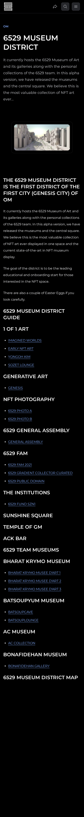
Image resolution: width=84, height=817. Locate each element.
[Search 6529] (65, 6)
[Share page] (55, 6)
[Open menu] (76, 6)
